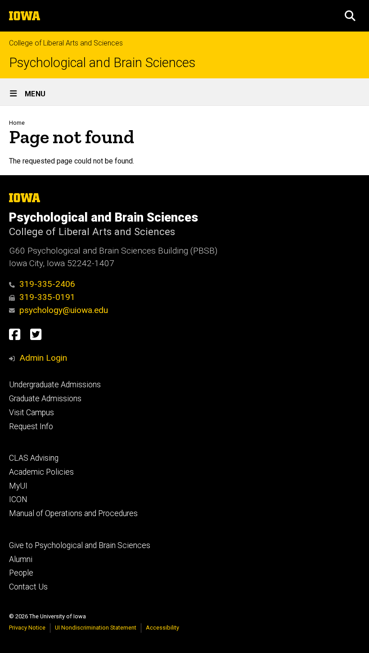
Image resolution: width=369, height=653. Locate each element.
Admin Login (43, 358)
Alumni (20, 559)
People (21, 572)
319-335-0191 (47, 297)
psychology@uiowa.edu (63, 310)
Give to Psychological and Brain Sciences (79, 545)
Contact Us (28, 586)
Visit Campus (31, 412)
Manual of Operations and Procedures (73, 513)
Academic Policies (41, 471)
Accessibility (162, 627)
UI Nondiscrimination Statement (95, 627)
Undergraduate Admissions (55, 384)
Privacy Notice (27, 627)
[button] (350, 16)
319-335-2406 (47, 284)
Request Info (31, 426)
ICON (18, 499)
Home (17, 122)
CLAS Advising (33, 458)
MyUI (18, 485)
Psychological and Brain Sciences (102, 62)
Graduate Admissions (45, 398)
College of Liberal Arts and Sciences (66, 43)
